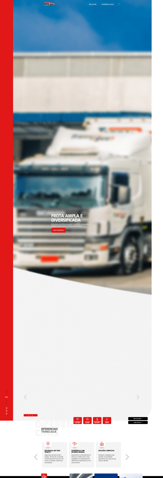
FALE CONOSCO (58, 230)
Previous (25, 397)
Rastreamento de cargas (108, 4)
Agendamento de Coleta (97, 422)
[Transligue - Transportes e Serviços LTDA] (49, 4)
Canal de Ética (137, 422)
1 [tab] (28, 415)
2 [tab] (30, 415)
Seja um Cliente (107, 422)
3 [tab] (32, 415)
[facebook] (6, 408)
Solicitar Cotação (87, 422)
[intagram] (6, 411)
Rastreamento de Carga (77, 422)
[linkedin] (6, 414)
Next (138, 397)
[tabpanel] (82, 210)
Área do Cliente (137, 418)
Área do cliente (92, 4)
